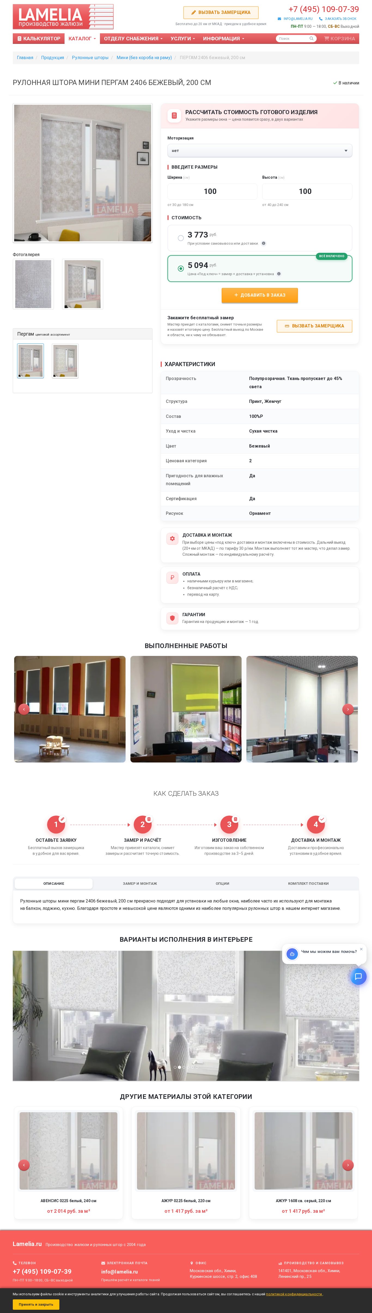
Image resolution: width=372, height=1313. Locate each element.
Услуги (182, 38)
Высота (273, 177)
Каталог (81, 38)
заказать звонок (339, 19)
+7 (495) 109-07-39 (324, 9)
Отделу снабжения (132, 38)
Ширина (178, 177)
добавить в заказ (262, 295)
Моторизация (180, 138)
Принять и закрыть (36, 1304)
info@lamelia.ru (297, 19)
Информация (222, 38)
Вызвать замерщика (223, 12)
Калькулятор (41, 38)
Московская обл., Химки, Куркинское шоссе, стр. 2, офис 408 (223, 1274)
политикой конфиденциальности (294, 1294)
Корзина (343, 38)
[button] (24, 709)
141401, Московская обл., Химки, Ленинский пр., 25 (309, 1274)
